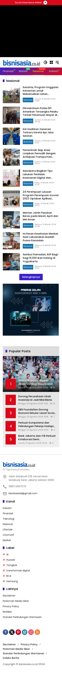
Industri (7, 508)
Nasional (28, 99)
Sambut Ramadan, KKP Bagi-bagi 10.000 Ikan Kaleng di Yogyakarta (41, 258)
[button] (45, 62)
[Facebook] (5, 632)
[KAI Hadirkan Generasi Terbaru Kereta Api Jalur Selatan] (11, 136)
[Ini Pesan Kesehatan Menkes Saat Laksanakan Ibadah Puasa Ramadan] (11, 240)
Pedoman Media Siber (16, 601)
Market (7, 540)
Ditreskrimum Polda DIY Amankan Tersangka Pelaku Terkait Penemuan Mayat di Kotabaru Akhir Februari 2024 (40, 114)
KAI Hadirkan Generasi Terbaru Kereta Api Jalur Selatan (38, 132)
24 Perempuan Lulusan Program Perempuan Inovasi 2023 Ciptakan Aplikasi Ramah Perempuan (41, 197)
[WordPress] (24, 632)
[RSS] (37, 632)
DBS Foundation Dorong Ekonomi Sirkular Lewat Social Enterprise (36, 411)
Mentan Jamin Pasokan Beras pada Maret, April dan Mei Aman (40, 216)
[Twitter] (12, 632)
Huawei (10, 560)
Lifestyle (8, 529)
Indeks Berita (11, 658)
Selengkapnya (31, 277)
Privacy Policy (11, 606)
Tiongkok (11, 565)
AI (7, 554)
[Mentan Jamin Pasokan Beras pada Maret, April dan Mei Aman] (11, 219)
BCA (8, 576)
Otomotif (8, 535)
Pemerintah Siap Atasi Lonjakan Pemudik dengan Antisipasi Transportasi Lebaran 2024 (39, 155)
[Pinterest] (18, 632)
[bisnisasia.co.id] (21, 62)
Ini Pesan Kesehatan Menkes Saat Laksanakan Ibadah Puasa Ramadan (40, 237)
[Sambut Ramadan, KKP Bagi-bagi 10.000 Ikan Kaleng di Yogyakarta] (11, 261)
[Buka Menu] (51, 62)
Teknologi (8, 519)
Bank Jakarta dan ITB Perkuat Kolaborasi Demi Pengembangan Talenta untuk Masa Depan (37, 437)
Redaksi (7, 611)
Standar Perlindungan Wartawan (22, 617)
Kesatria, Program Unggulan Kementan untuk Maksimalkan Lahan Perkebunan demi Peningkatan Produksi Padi (40, 94)
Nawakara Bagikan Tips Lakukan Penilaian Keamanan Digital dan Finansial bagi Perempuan (39, 176)
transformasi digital (18, 570)
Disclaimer (9, 595)
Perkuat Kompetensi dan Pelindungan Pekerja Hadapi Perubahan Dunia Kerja (35, 424)
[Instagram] (31, 632)
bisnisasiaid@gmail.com (23, 493)
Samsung (12, 581)
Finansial (8, 513)
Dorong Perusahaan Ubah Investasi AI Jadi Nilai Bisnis (35, 398)
